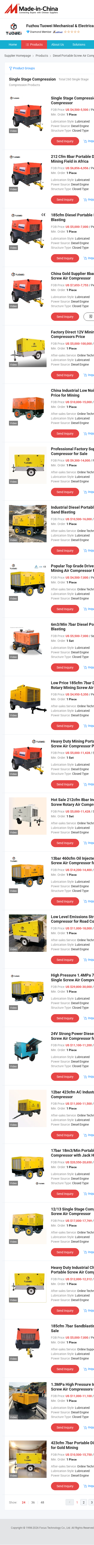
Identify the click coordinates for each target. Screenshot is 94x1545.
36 (33, 1502)
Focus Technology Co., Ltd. (55, 1527)
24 (23, 1502)
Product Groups (23, 68)
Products (36, 44)
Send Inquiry (65, 141)
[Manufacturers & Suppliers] (31, 8)
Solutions (79, 44)
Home (13, 44)
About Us (57, 44)
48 (42, 1502)
